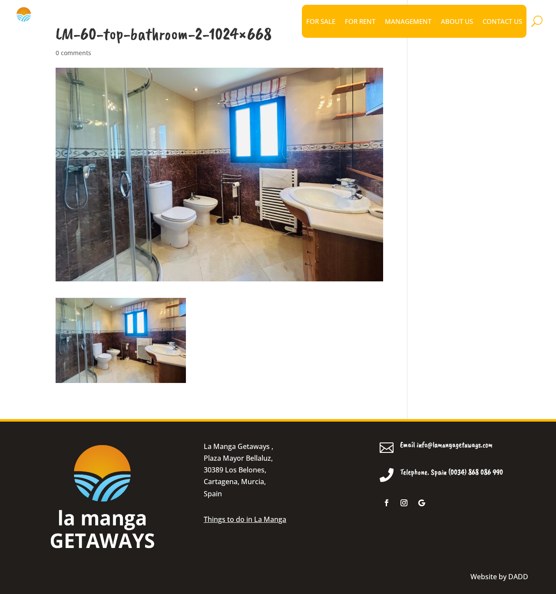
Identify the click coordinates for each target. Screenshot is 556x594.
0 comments (73, 53)
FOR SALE (320, 21)
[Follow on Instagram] (404, 503)
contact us (502, 21)
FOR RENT (360, 21)
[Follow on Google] (421, 503)
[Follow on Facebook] (387, 503)
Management (408, 21)
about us (457, 21)
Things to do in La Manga (245, 519)
